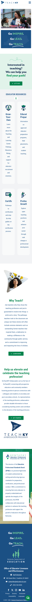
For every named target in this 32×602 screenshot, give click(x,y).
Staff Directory (17, 575)
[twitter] (12, 590)
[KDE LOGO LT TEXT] (16, 549)
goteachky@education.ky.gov (17, 581)
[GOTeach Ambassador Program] (16, 421)
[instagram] (16, 590)
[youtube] (20, 590)
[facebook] (9, 590)
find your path (15, 75)
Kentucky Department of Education (20, 600)
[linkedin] (24, 590)
